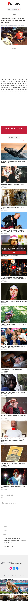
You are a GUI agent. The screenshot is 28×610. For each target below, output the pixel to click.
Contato (3, 557)
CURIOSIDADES (9, 495)
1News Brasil (21, 25)
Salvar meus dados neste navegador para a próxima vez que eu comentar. (15, 540)
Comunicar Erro (13, 137)
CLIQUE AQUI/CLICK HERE (16, 563)
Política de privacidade (10, 557)
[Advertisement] (14, 63)
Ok (14, 252)
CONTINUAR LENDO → (14, 130)
